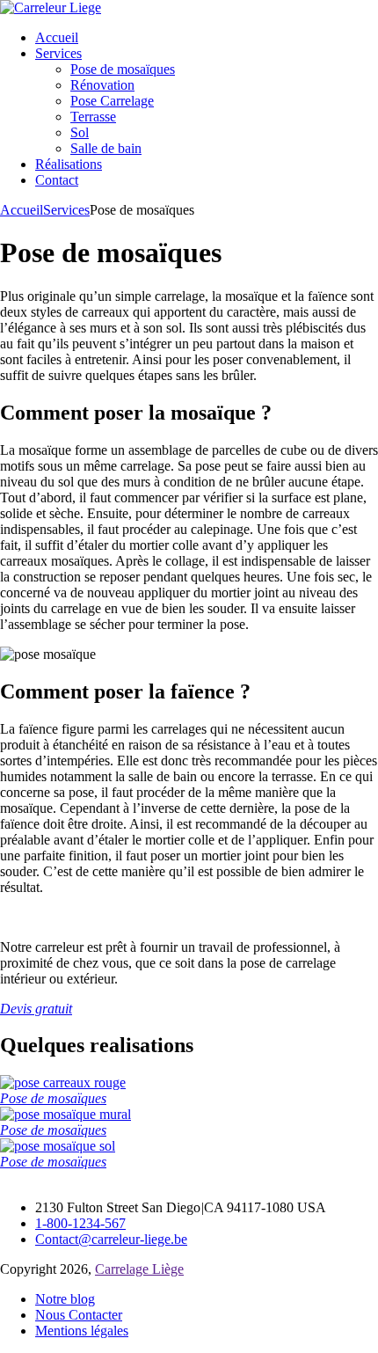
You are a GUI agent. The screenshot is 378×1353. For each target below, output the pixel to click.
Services (66, 209)
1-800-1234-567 (80, 1223)
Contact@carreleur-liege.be (111, 1239)
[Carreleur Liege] (50, 7)
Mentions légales (81, 1330)
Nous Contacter (78, 1314)
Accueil (21, 209)
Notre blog (65, 1298)
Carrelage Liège (139, 1269)
